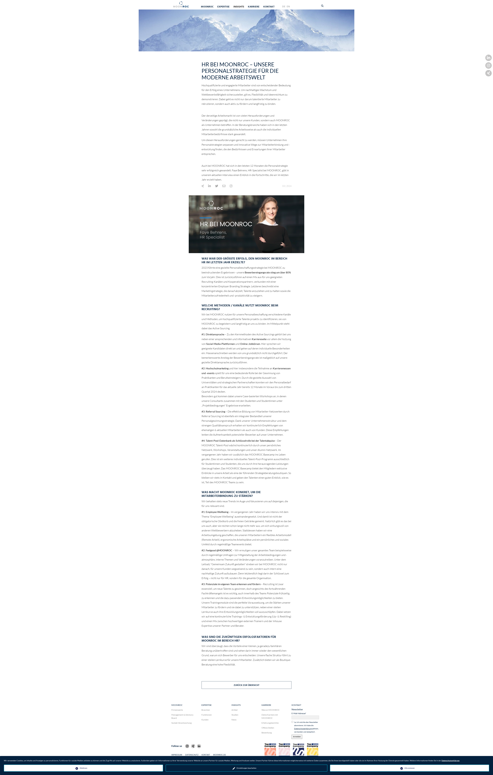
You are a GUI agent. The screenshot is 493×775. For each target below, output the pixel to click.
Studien (234, 714)
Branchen (205, 710)
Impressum (176, 755)
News (233, 719)
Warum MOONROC (271, 710)
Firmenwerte (177, 710)
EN (288, 7)
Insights (236, 705)
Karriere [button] (253, 7)
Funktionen (206, 714)
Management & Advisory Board (182, 716)
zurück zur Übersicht (246, 685)
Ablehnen (83, 768)
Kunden (204, 719)
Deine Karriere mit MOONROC (270, 716)
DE (283, 7)
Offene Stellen (268, 727)
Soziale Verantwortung (181, 723)
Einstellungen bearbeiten (246, 768)
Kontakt (268, 7)
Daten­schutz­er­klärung (303, 728)
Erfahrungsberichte (270, 723)
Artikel (234, 710)
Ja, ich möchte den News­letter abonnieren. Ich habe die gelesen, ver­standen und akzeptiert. (306, 727)
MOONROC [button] (207, 7)
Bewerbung (267, 732)
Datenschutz (191, 755)
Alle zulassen (409, 768)
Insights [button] (238, 7)
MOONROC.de (219, 755)
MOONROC (177, 705)
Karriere (266, 705)
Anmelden (297, 736)
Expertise (206, 705)
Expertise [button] (223, 7)
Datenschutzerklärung (450, 760)
